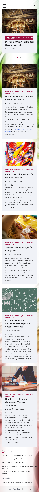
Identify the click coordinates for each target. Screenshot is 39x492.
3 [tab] (20, 57)
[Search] (34, 6)
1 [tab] (17, 57)
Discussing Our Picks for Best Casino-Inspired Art (17, 455)
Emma (9, 49)
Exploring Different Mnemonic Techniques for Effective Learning (17, 323)
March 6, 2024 (18, 49)
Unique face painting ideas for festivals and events (18, 459)
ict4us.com (26, 489)
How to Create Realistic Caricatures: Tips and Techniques (16, 402)
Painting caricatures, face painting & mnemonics (19, 38)
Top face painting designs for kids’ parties (15, 462)
